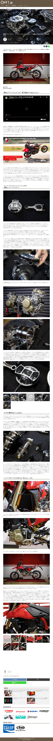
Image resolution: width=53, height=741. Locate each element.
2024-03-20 (10, 38)
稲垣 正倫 (9, 39)
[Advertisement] (13, 660)
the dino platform (27, 739)
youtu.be (4, 123)
